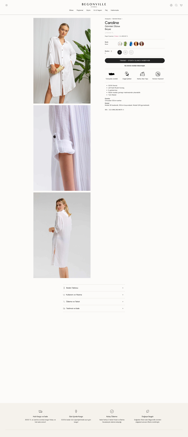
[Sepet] (181, 5)
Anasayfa (108, 19)
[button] (71, 10)
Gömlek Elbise (116, 19)
